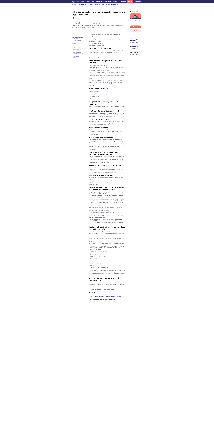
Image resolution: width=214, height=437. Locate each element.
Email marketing (90, 4)
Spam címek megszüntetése (77, 49)
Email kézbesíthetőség (82, 4)
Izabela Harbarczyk (78, 17)
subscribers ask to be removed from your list (103, 167)
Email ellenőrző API (114, 4)
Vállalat (93, 1)
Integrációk (108, 4)
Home (72, 4)
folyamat (104, 219)
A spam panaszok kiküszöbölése (78, 50)
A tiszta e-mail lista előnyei (77, 40)
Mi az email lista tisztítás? (76, 35)
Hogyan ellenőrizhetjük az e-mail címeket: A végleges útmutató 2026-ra (102, 299)
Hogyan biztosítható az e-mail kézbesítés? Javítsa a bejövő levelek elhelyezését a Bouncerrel (106, 298)
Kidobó (103, 4)
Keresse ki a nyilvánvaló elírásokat (78, 59)
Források (114, 1)
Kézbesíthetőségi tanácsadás (101, 1)
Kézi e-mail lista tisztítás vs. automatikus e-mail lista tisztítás (77, 66)
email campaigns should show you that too (111, 75)
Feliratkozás (130, 1)
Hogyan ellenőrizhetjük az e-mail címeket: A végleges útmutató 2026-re (135, 39)
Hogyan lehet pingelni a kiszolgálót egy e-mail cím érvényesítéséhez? (76, 62)
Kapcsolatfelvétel (138, 1)
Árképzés (88, 1)
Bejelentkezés (123, 1)
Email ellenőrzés (97, 4)
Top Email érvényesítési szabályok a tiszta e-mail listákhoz (100, 301)
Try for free (135, 26)
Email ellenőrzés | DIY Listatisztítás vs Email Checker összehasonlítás (102, 294)
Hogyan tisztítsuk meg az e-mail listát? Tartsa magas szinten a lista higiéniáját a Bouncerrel (105, 296)
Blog (75, 4)
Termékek (82, 1)
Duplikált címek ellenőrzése (77, 47)
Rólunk (109, 1)
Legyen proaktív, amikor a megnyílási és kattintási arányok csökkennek (78, 53)
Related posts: (75, 71)
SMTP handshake (107, 209)
